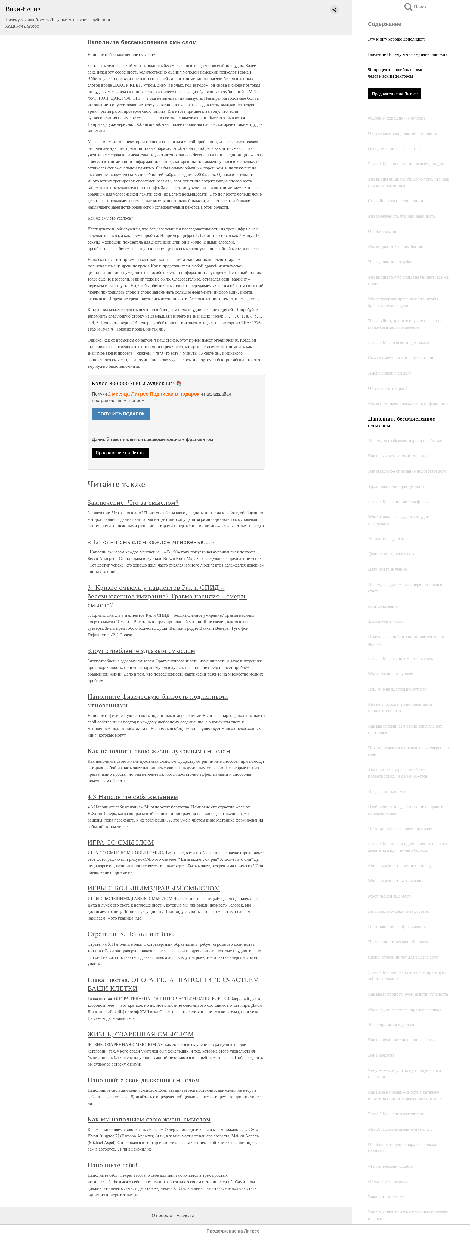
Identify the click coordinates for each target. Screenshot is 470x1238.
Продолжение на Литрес (395, 93)
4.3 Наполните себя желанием (133, 796)
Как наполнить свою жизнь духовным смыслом (159, 750)
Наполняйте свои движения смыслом (144, 1079)
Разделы (185, 1215)
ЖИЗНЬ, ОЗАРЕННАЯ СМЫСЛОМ (141, 1034)
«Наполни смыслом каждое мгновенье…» (151, 541)
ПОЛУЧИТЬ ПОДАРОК (121, 414)
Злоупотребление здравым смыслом (141, 650)
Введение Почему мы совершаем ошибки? (407, 54)
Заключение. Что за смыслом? (133, 502)
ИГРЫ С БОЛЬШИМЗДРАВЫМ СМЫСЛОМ (154, 888)
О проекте (162, 1215)
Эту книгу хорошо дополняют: (396, 39)
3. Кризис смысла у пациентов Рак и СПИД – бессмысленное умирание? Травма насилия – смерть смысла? (167, 596)
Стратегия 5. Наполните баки (132, 933)
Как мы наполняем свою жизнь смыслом (149, 1119)
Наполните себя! (113, 1164)
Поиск (415, 7)
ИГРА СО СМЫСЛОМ (121, 842)
